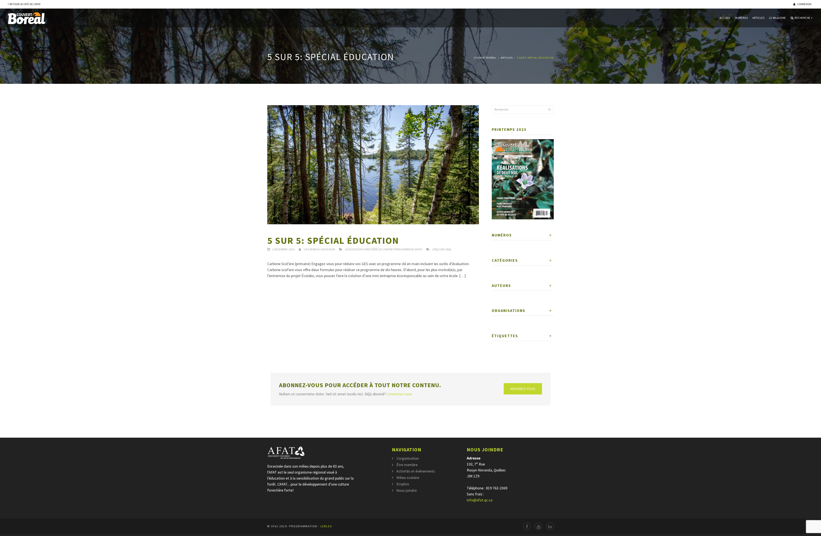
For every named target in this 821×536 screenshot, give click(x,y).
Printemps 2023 (509, 129)
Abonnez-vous (522, 389)
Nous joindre (406, 490)
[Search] (549, 109)
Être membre (407, 464)
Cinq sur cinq (441, 249)
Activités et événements (415, 471)
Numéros (741, 18)
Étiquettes (505, 335)
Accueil (725, 18)
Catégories (505, 260)
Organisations (508, 310)
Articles (758, 18)
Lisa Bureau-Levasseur (319, 249)
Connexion (803, 4)
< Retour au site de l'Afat (24, 4)
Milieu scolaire (407, 477)
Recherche (803, 18)
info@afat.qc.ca (479, 500)
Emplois (402, 483)
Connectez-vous (399, 393)
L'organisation (407, 458)
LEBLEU (326, 526)
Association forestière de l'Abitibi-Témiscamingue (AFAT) (383, 249)
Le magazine (777, 18)
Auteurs (501, 285)
